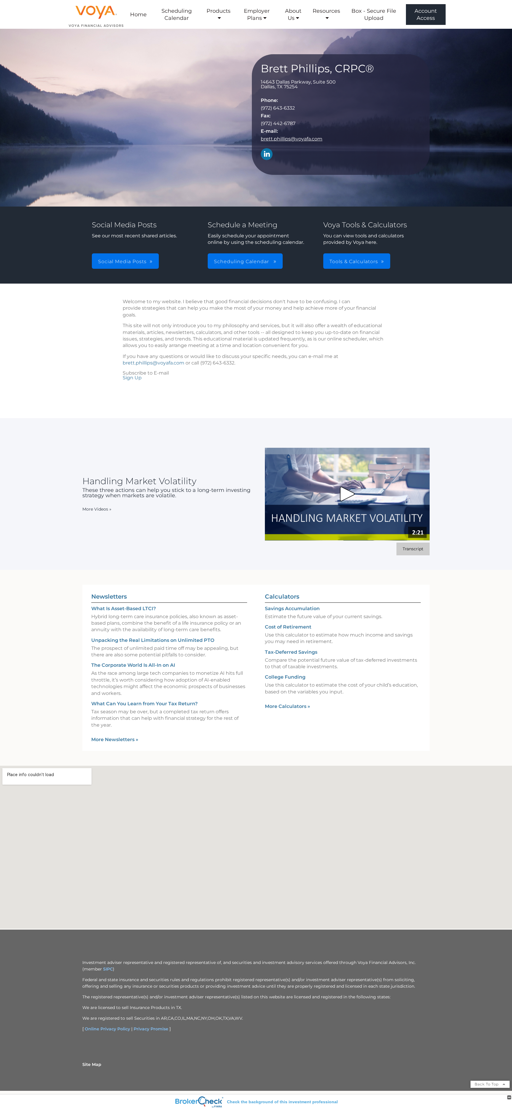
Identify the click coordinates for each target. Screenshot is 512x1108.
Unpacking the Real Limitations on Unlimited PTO (152, 640)
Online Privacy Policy (107, 1029)
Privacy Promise (151, 1029)
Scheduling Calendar (176, 14)
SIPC (108, 969)
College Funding (285, 677)
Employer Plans (257, 14)
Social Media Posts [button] (122, 261)
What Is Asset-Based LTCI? (123, 608)
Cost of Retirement (288, 627)
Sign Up (132, 377)
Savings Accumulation (292, 608)
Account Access (426, 14)
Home (138, 14)
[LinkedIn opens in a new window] (267, 154)
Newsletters (109, 596)
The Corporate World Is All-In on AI (133, 665)
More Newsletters (114, 739)
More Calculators (287, 706)
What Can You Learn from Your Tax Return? (144, 703)
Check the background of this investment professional (282, 1101)
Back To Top (487, 1084)
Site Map (91, 1064)
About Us (293, 14)
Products (219, 11)
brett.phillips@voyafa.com (291, 139)
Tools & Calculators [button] (353, 261)
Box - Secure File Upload (373, 14)
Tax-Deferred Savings (291, 652)
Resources (326, 11)
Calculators (282, 596)
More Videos (96, 509)
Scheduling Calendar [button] (242, 261)
